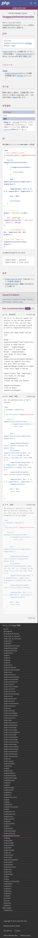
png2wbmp (7, 905)
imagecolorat (8, 672)
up (3, 314)
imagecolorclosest (10, 675)
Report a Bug (17, 302)
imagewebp (7, 893)
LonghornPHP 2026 (19, 8)
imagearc (7, 655)
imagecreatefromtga (10, 744)
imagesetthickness (10, 867)
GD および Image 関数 (11, 625)
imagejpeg (7, 821)
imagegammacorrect (10, 797)
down (6, 314)
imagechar (7, 663)
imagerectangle (9, 843)
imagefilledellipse (9, 773)
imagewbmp (7, 891)
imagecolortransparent (11, 703)
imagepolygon (8, 840)
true (18, 95)
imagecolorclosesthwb (11, 679)
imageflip (7, 785)
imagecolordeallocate (11, 682)
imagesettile (8, 869)
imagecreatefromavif (10, 723)
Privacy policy (25, 935)
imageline (7, 826)
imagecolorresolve (10, 691)
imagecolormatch (9, 689)
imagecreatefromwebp (11, 749)
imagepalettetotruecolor (12, 836)
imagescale (7, 852)
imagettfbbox (8, 884)
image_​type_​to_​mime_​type (12, 638)
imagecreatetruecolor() (24, 54)
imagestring (7, 872)
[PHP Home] (6, 3)
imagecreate (8, 720)
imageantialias (8, 653)
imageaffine (7, 643)
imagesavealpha (9, 850)
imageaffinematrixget (11, 648)
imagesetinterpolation (11, 860)
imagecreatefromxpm (11, 754)
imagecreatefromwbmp (11, 747)
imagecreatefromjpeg (11, 737)
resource (6, 129)
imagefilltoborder (9, 780)
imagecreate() (7, 52)
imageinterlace (8, 816)
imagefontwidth (9, 790)
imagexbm (7, 896)
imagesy (6, 879)
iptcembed (7, 898)
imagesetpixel (8, 862)
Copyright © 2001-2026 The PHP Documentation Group (15, 923)
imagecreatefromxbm (11, 751)
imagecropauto (8, 761)
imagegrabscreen (9, 812)
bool (13, 46)
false (15, 97)
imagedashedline (9, 764)
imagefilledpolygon (10, 776)
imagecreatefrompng (10, 739)
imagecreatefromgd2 (10, 730)
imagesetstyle (8, 864)
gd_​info (6, 629)
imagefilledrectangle (10, 778)
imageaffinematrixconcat (12, 646)
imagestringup (8, 874)
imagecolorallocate (10, 667)
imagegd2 (7, 802)
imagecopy (7, 708)
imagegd (6, 800)
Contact (17, 931)
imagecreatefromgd (10, 727)
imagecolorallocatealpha (12, 670)
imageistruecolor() (11, 284)
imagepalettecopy (9, 833)
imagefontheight (9, 788)
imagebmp (7, 660)
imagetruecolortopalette (11, 881)
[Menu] (35, 3)
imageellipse (8, 766)
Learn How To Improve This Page (14, 299)
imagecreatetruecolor (11, 756)
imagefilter (7, 783)
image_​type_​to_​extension (12, 636)
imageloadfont (8, 828)
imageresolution (9, 845)
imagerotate (8, 848)
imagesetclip (8, 857)
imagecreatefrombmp (11, 725)
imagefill (6, 768)
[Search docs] (31, 3)
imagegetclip (8, 804)
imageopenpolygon (10, 831)
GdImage (29, 43)
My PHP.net (8, 931)
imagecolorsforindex (10, 699)
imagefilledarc (8, 771)
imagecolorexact (9, 684)
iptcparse (7, 901)
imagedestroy (8, 910)
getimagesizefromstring (11, 634)
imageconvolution (9, 706)
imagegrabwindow (9, 814)
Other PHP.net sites (11, 935)
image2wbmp (8, 641)
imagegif (6, 809)
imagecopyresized (9, 718)
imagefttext (7, 795)
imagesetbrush (8, 855)
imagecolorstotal (9, 701)
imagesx (6, 876)
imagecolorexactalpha (11, 687)
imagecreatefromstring (11, 742)
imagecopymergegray (10, 713)
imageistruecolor (9, 819)
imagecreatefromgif (10, 735)
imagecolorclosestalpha (11, 677)
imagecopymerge (9, 711)
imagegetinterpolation (11, 807)
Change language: (14, 13)
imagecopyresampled (11, 715)
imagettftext (8, 886)
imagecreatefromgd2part (12, 732)
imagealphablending (10, 651)
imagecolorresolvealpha (11, 694)
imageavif (7, 658)
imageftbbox (8, 792)
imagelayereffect (9, 824)
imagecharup (8, 665)
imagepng (7, 838)
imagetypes (7, 889)
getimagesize (8, 631)
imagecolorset (8, 696)
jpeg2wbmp (7, 903)
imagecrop (7, 759)
